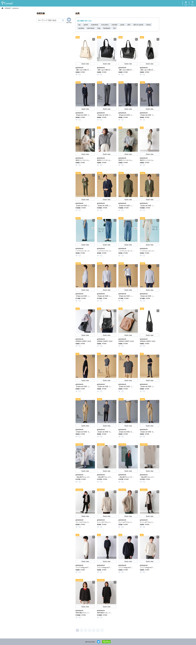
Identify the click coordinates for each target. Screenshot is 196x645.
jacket (86, 24)
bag (98, 28)
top (79, 24)
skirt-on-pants (138, 24)
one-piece (105, 24)
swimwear (90, 28)
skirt (128, 24)
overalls (114, 24)
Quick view (85, 64)
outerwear (94, 24)
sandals (81, 28)
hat (114, 28)
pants (122, 24)
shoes (148, 24)
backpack (106, 28)
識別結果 (8, 8)
